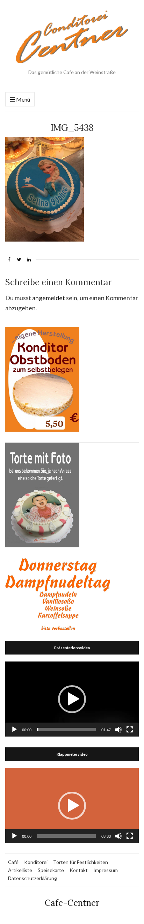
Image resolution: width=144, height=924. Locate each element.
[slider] (66, 729)
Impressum (105, 870)
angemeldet (48, 298)
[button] (72, 699)
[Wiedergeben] (14, 729)
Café (13, 862)
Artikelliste (20, 870)
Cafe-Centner (72, 902)
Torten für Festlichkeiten (80, 862)
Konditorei (36, 862)
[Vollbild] (129, 729)
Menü (22, 99)
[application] (72, 699)
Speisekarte (51, 870)
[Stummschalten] (118, 729)
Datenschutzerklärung (32, 878)
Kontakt (79, 870)
